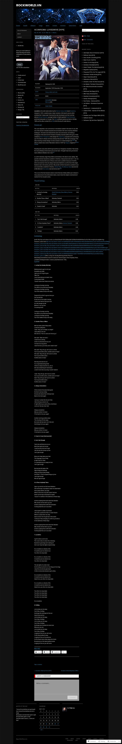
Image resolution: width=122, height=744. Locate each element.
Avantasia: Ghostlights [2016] (91, 65)
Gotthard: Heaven (88, 118)
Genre (36, 91)
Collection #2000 (22, 30)
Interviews (72, 25)
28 (40, 727)
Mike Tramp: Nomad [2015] (90, 93)
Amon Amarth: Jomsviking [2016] (91, 57)
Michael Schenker (43, 117)
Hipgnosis (61, 136)
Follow (19, 64)
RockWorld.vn (28, 5)
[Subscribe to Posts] (82, 36)
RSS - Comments (88, 39)
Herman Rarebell (67, 223)
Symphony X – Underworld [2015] (92, 108)
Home (18, 25)
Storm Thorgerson (44, 136)
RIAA (55, 119)
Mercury (47, 102)
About (19, 34)
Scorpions (72, 111)
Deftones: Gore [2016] (89, 55)
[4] (74, 140)
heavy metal (64, 111)
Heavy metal (48, 92)
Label (36, 99)
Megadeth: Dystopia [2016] (90, 69)
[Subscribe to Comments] (82, 39)
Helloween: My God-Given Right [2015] (93, 120)
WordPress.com (22, 85)
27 (58, 724)
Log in (19, 77)
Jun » (42, 729)
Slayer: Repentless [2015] (90, 77)
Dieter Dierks (48, 106)
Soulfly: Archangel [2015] (89, 98)
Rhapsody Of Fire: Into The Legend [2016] (94, 72)
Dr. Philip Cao (47, 32)
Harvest (47, 100)
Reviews (63, 25)
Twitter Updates (21, 122)
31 (49, 727)
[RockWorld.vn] (61, 16)
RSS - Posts (87, 36)
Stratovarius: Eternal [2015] (90, 79)
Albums (32, 25)
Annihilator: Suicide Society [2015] (92, 74)
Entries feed (21, 80)
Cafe (80, 25)
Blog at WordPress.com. (21, 739)
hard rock (54, 92)
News (47, 25)
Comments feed (22, 82)
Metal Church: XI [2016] (89, 60)
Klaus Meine (64, 192)
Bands (25, 25)
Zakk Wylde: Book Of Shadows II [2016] (93, 53)
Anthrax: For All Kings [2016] (90, 62)
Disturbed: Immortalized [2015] (91, 96)
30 (46, 727)
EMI (51, 100)
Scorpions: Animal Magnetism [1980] (70, 670)
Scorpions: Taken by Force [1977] (42, 670)
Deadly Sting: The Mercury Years (62, 167)
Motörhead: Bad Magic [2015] (91, 91)
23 (46, 724)
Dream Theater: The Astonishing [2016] (93, 67)
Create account (22, 75)
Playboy (67, 142)
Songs (41, 25)
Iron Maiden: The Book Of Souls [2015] (93, 84)
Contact (19, 37)
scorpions (39, 664)
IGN (53, 121)
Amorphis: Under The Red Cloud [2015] (93, 81)
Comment (72, 697)
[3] (72, 140)
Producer (37, 105)
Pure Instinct (46, 169)
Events (55, 25)
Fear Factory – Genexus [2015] (91, 101)
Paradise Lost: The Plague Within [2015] (93, 115)
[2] (64, 138)
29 (43, 727)
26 (55, 724)
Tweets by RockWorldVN (22, 125)
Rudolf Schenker (70, 117)
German (58, 111)
